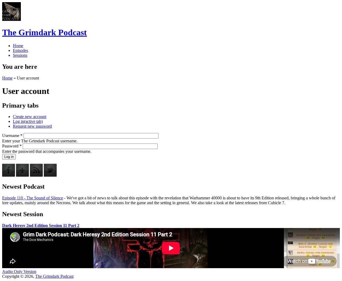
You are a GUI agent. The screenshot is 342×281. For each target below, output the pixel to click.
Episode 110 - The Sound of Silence (32, 198)
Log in (28, 121)
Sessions (20, 55)
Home (18, 45)
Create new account (29, 116)
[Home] (11, 19)
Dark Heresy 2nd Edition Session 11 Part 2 (40, 225)
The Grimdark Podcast (44, 32)
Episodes (20, 50)
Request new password (32, 126)
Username (12, 135)
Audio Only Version (19, 271)
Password (12, 146)
